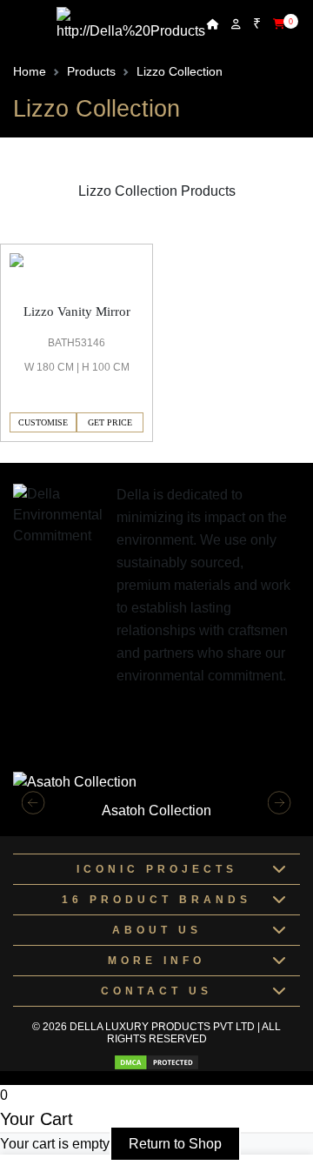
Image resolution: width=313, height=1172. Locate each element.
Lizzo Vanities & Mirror (69, 232)
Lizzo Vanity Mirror (76, 311)
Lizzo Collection (180, 71)
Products (91, 71)
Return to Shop (175, 1143)
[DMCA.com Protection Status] (156, 1062)
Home (29, 71)
